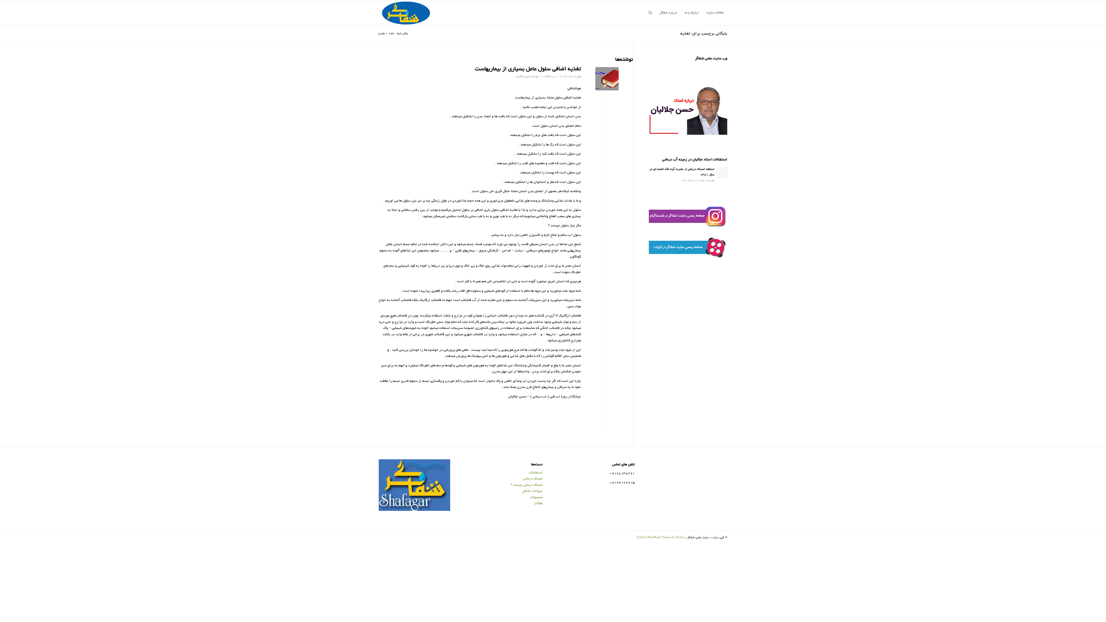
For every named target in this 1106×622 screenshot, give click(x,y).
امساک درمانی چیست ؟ (527, 485)
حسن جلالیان (523, 76)
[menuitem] (714, 13)
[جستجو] (650, 13)
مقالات (547, 76)
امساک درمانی (533, 479)
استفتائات (536, 473)
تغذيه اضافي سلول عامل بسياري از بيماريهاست (528, 69)
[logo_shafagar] (406, 13)
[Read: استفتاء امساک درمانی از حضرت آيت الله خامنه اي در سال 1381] (722, 173)
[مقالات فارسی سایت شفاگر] (607, 78)
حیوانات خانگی (532, 491)
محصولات (536, 497)
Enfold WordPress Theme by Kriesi (660, 537)
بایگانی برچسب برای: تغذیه (703, 33)
